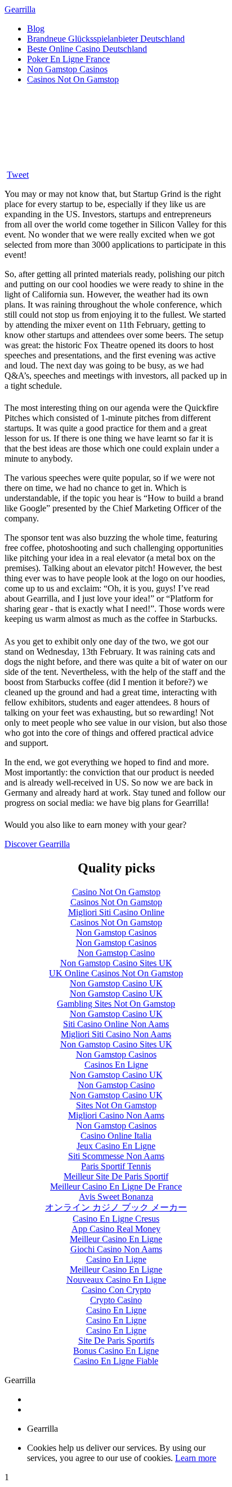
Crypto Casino (116, 1300)
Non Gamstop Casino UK (116, 983)
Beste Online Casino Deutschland (87, 49)
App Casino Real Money (116, 1229)
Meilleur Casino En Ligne (116, 1239)
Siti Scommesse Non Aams (116, 1156)
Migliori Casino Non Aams (116, 1115)
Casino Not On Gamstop (116, 892)
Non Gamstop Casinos (67, 69)
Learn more (195, 1458)
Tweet (18, 174)
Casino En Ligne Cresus (116, 1218)
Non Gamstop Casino (116, 953)
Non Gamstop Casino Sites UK (116, 963)
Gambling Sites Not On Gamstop (116, 1003)
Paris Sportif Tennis (116, 1166)
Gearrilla (20, 9)
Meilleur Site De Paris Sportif (116, 1176)
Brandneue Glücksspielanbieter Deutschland (106, 38)
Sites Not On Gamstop (116, 1105)
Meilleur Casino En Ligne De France (116, 1186)
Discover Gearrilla (37, 844)
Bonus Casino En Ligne (116, 1351)
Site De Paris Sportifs (116, 1340)
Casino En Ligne (116, 1259)
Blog (35, 28)
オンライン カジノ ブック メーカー (116, 1207)
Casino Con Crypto (116, 1290)
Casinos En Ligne (116, 1064)
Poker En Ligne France (68, 59)
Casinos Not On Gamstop (73, 79)
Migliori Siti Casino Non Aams (116, 1034)
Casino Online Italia (116, 1136)
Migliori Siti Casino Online (116, 912)
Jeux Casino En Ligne (116, 1146)
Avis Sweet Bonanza (116, 1196)
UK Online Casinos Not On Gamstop (116, 973)
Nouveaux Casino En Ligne (116, 1279)
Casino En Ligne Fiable (116, 1361)
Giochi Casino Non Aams (116, 1249)
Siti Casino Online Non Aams (116, 1024)
